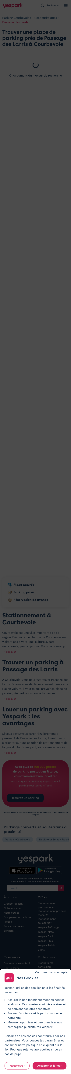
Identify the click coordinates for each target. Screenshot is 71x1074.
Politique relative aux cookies (30, 1049)
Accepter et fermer (49, 1065)
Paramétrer (17, 1065)
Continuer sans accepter (52, 972)
